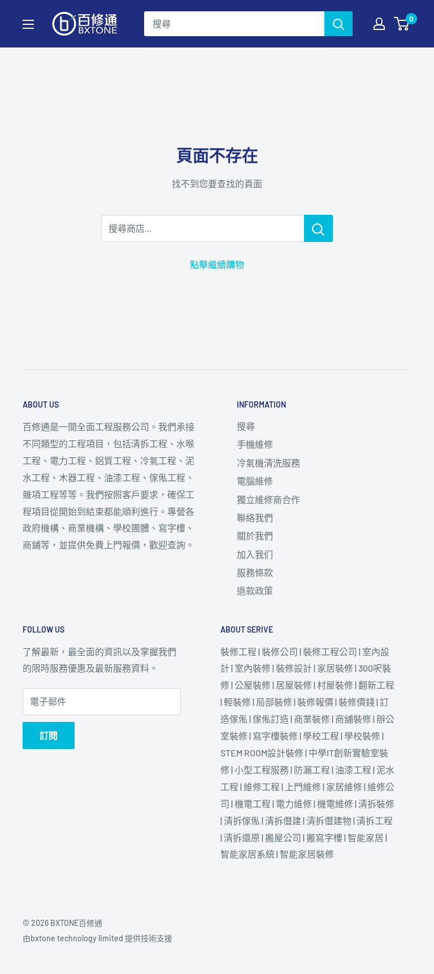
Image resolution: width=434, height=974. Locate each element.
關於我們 (255, 535)
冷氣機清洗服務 (268, 462)
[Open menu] (28, 24)
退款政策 (255, 590)
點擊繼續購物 (217, 264)
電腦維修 (255, 480)
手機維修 (255, 444)
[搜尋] (338, 23)
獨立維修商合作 (268, 499)
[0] (402, 24)
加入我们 (255, 554)
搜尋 (246, 426)
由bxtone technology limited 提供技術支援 (97, 938)
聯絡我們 (255, 517)
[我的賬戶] (379, 24)
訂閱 (49, 735)
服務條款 (255, 572)
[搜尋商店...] (318, 228)
